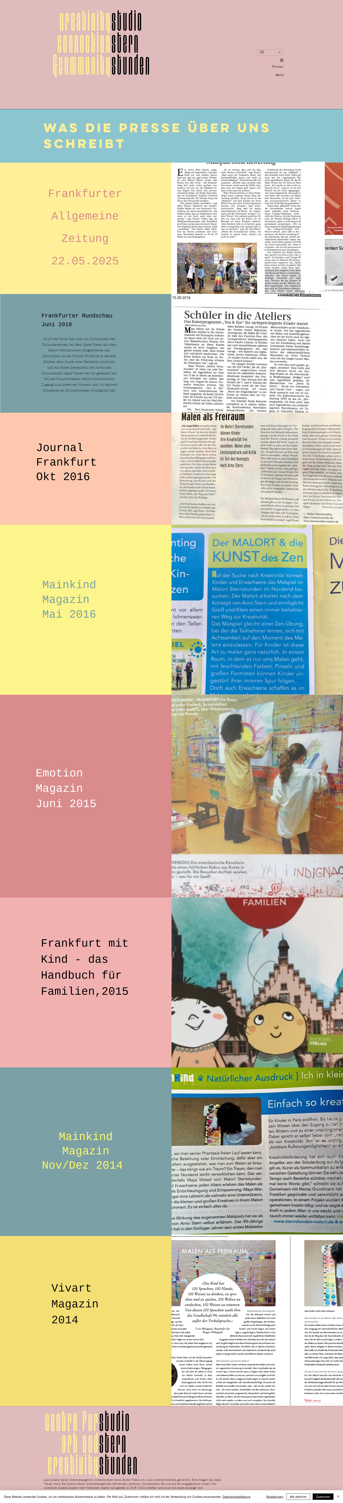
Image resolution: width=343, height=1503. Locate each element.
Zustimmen (323, 1497)
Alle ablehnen (298, 1497)
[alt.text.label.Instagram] (282, 60)
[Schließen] (338, 1496)
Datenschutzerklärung (236, 1497)
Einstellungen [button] (274, 1497)
